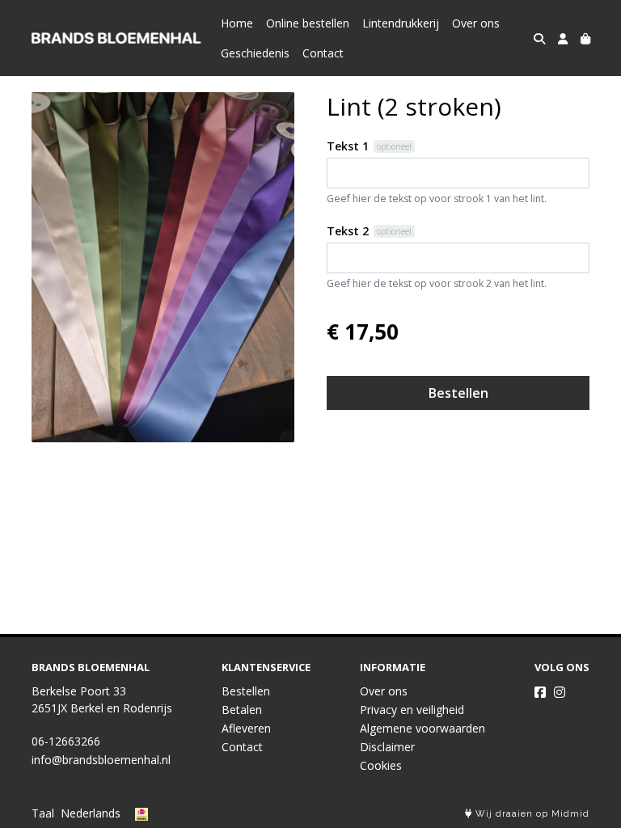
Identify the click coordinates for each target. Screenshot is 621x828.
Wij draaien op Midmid (530, 814)
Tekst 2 (348, 231)
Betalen (242, 709)
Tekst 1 (348, 146)
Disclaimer (387, 746)
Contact (323, 53)
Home (237, 23)
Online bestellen (307, 23)
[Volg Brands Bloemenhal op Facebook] (540, 692)
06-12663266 (66, 741)
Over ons (476, 23)
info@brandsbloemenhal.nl (101, 759)
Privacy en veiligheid (412, 709)
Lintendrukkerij (400, 23)
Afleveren (246, 728)
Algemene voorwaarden (422, 728)
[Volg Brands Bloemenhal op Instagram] (559, 692)
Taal (43, 813)
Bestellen (458, 393)
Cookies (381, 765)
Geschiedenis (255, 53)
